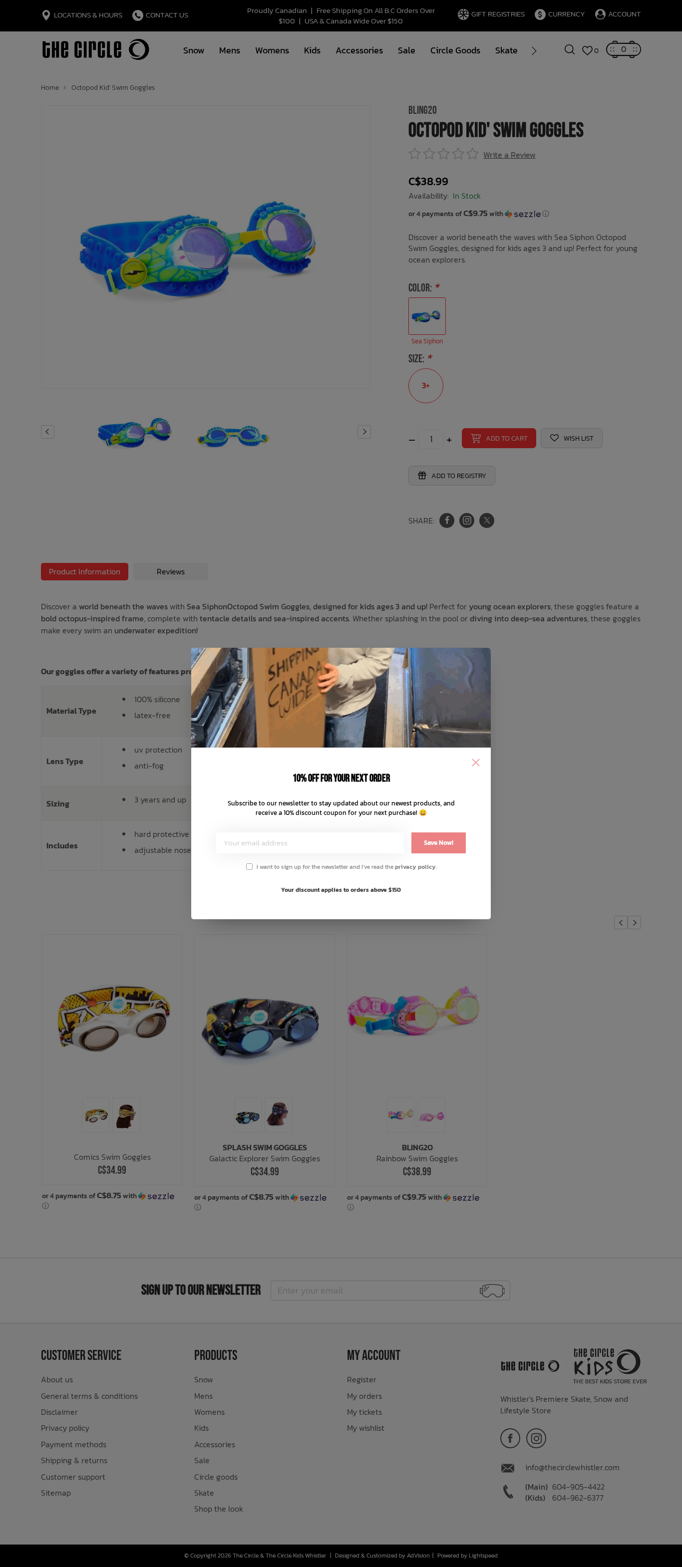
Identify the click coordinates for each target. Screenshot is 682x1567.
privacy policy (415, 866)
